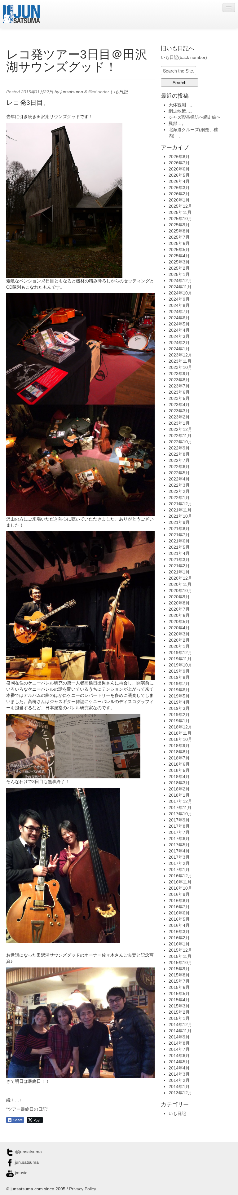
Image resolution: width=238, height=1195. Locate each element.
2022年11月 (180, 435)
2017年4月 (179, 850)
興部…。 (177, 123)
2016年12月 (180, 875)
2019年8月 (179, 677)
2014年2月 (179, 1080)
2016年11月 (180, 881)
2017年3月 (179, 857)
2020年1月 (179, 646)
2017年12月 (180, 801)
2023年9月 (179, 373)
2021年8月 (179, 528)
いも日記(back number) (184, 57)
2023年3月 (179, 410)
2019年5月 (179, 695)
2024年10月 (180, 292)
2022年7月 (179, 460)
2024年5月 (179, 323)
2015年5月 (179, 993)
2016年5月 (179, 919)
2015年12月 (180, 950)
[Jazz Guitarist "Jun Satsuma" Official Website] (21, 14)
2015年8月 (179, 974)
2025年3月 (179, 261)
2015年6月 (179, 987)
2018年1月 (179, 795)
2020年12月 (180, 578)
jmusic (20, 1172)
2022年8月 (179, 454)
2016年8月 (179, 900)
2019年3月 (179, 708)
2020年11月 (180, 584)
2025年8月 (179, 230)
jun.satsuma (26, 1162)
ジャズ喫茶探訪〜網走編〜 (195, 117)
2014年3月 (179, 1074)
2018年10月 (180, 739)
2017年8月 (179, 826)
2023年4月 (179, 404)
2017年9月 (179, 819)
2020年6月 (179, 615)
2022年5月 (179, 472)
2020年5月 (179, 621)
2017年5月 (179, 844)
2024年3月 (179, 336)
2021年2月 (179, 565)
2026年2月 (179, 193)
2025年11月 (180, 212)
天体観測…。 (182, 104)
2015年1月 (179, 1018)
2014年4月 (179, 1067)
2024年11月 (180, 286)
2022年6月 (179, 466)
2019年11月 (180, 658)
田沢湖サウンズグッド (58, 116)
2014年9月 (179, 1036)
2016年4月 (179, 925)
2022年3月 (179, 485)
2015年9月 (179, 968)
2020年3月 (179, 633)
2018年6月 (179, 764)
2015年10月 (180, 962)
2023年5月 (179, 398)
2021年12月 (180, 503)
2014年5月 (179, 1061)
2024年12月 (180, 280)
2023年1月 (179, 423)
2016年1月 (179, 943)
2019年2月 (179, 714)
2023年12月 (180, 354)
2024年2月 (179, 342)
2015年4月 (179, 999)
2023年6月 (179, 392)
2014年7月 (179, 1049)
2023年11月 (180, 361)
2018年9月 (179, 745)
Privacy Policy (82, 1188)
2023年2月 (179, 416)
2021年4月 (179, 553)
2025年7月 (179, 237)
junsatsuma (71, 91)
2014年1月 (179, 1086)
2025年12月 (180, 206)
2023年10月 (180, 367)
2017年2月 (179, 863)
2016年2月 (179, 937)
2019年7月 (179, 683)
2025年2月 (179, 268)
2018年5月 (179, 770)
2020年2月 (179, 640)
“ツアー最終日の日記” (27, 1109)
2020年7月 (179, 609)
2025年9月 (179, 224)
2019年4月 (179, 702)
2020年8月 (179, 602)
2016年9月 (179, 894)
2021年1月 (179, 571)
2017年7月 (179, 832)
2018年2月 (179, 788)
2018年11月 (180, 733)
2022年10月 (180, 441)
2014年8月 (179, 1043)
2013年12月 (180, 1092)
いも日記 (119, 91)
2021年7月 (179, 534)
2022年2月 (179, 491)
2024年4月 (179, 330)
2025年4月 (179, 255)
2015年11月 (180, 956)
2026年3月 (179, 187)
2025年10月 (180, 218)
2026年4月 (179, 181)
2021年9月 (179, 522)
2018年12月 (180, 726)
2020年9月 (179, 596)
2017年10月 (180, 813)
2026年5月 (179, 175)
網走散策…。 (182, 110)
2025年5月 (179, 249)
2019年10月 (180, 664)
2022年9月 (179, 447)
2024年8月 (179, 305)
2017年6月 (179, 838)
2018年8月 (179, 751)
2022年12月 (180, 429)
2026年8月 (179, 156)
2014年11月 (180, 1030)
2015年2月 (179, 1012)
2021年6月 (179, 540)
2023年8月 (179, 379)
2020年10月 (180, 590)
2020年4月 (179, 627)
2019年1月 (179, 720)
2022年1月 (179, 497)
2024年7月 (179, 311)
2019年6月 (179, 689)
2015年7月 (179, 981)
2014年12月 (180, 1024)
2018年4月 (179, 776)
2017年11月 (180, 807)
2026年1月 (179, 199)
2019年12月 (180, 652)
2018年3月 (179, 782)
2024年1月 (179, 348)
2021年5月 (179, 547)
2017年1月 (179, 869)
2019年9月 (179, 671)
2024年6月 (179, 317)
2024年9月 (179, 299)
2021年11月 (180, 509)
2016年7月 (179, 906)
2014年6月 (179, 1055)
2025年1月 (179, 274)
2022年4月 (179, 478)
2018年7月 (179, 757)
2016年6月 (179, 912)
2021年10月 (180, 516)
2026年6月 (179, 168)
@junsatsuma (28, 1151)
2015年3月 (179, 1005)
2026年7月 (179, 162)
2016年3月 (179, 931)
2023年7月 (179, 385)
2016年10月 (180, 888)
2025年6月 (179, 243)
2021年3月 (179, 559)
